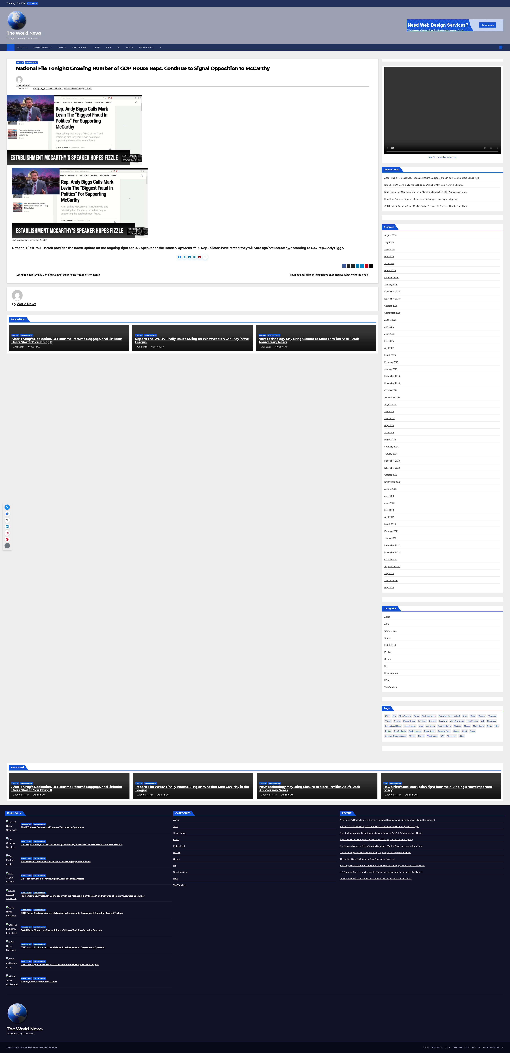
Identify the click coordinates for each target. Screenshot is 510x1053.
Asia (108, 47)
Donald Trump (409, 721)
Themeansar (52, 1047)
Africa (129, 47)
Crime (97, 47)
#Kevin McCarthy (54, 88)
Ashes (416, 716)
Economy (422, 721)
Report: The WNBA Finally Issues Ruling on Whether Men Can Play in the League (192, 340)
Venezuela (451, 736)
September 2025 (392, 313)
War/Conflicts (42, 47)
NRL (497, 726)
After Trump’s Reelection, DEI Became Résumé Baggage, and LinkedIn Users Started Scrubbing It (66, 340)
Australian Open (429, 716)
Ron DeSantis (400, 731)
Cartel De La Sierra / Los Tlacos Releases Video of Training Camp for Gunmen (61, 930)
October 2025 (390, 306)
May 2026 (389, 256)
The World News (24, 33)
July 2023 (389, 496)
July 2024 (389, 411)
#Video (88, 88)
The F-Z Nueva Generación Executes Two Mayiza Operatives (52, 827)
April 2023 (389, 517)
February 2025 (391, 362)
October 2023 (390, 475)
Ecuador (432, 721)
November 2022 (392, 552)
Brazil (465, 716)
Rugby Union (429, 731)
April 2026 (389, 263)
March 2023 (390, 524)
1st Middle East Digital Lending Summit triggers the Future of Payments (58, 274)
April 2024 (389, 433)
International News (393, 726)
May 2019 (389, 588)
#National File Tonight (74, 88)
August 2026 (390, 235)
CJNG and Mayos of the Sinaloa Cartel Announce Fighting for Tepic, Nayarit (60, 964)
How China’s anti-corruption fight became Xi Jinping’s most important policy (420, 199)
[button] (497, 47)
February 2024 (391, 447)
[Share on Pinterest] (199, 257)
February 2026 (391, 278)
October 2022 (390, 559)
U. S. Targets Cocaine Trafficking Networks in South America (52, 879)
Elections (443, 721)
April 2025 (389, 348)
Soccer (456, 731)
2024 (387, 716)
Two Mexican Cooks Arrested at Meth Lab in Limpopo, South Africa (56, 861)
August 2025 (390, 320)
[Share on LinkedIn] (189, 257)
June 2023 (389, 503)
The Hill (421, 736)
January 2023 (391, 538)
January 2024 (391, 454)
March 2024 (390, 440)
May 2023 (389, 510)
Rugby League (415, 731)
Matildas (457, 726)
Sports (61, 47)
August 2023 (390, 489)
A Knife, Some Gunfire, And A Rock (39, 981)
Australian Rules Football (449, 716)
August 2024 (390, 404)
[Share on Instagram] (194, 257)
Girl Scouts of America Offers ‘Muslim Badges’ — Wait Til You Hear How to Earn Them (425, 206)
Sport (464, 731)
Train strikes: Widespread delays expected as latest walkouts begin (329, 274)
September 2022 (392, 566)
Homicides (491, 721)
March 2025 (390, 355)
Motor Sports (478, 726)
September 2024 (392, 397)
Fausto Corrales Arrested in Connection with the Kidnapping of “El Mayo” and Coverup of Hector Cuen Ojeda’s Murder (82, 896)
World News (24, 85)
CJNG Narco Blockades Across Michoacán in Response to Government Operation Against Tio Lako (72, 913)
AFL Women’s (405, 716)
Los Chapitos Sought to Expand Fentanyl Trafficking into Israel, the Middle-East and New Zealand (71, 844)
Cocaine (481, 716)
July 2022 (389, 573)
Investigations (410, 726)
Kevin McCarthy (444, 726)
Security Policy (444, 731)
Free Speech (472, 721)
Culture (397, 721)
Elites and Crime (457, 721)
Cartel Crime (80, 47)
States (472, 731)
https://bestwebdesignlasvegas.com (442, 157)
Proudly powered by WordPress (19, 1047)
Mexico (467, 726)
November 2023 (392, 468)
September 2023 (392, 482)
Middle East (146, 47)
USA (386, 680)
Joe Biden (430, 726)
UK (118, 47)
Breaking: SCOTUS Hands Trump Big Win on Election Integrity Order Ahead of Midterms (382, 865)
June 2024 (389, 418)
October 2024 (390, 390)
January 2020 (391, 580)
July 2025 (389, 327)
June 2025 (389, 334)
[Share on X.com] (184, 257)
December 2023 (392, 461)
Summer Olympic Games (395, 736)
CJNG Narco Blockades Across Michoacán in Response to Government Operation (63, 947)
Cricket (388, 721)
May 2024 (389, 425)
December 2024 (392, 376)
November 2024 (392, 383)
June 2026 (389, 249)
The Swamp (432, 736)
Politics (22, 47)
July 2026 (389, 242)
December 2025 (392, 292)
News (489, 726)
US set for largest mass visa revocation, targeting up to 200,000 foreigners (375, 852)
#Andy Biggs (39, 88)
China (472, 716)
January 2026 (391, 285)
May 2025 (389, 341)
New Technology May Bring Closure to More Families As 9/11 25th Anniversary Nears (309, 340)
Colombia (492, 716)
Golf (482, 721)
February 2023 (391, 531)
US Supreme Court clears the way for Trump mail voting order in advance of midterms (381, 872)
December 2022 (392, 545)
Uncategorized (31, 62)
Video (461, 736)
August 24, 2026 (21, 795)
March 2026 (390, 270)
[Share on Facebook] (179, 257)
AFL (394, 716)
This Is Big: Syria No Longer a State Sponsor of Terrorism (367, 859)
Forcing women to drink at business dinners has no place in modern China (375, 879)
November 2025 (392, 299)
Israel (421, 726)
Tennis (412, 736)
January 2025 (391, 369)
